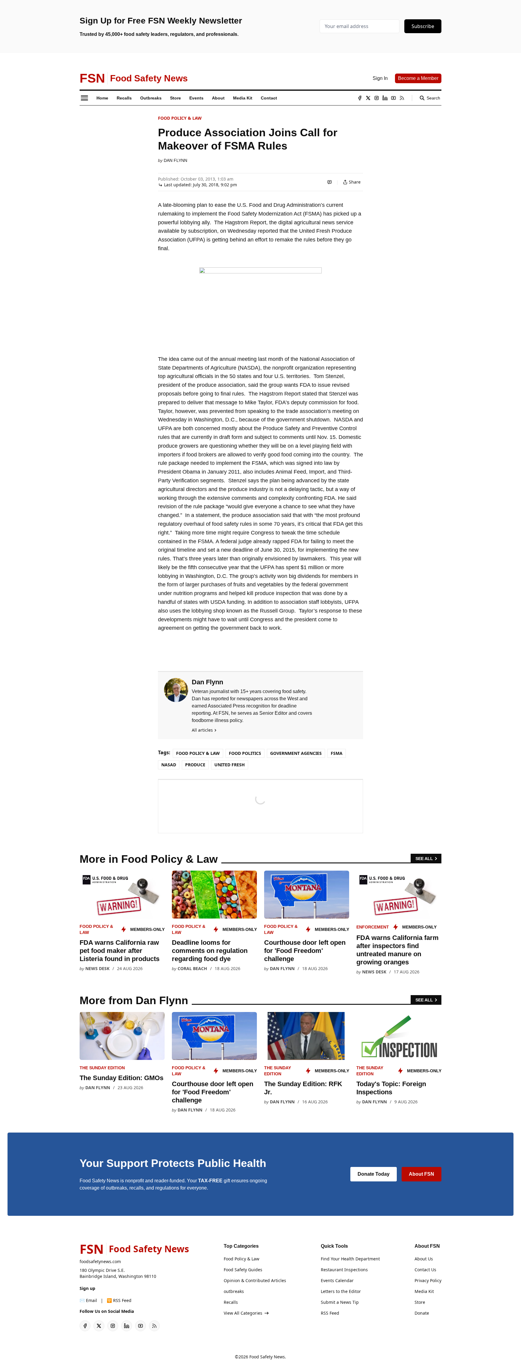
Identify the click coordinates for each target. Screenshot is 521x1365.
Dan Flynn (175, 160)
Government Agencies (296, 753)
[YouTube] (393, 98)
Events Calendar (337, 1280)
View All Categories (243, 1313)
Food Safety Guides (243, 1269)
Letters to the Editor (341, 1291)
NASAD (168, 765)
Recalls (231, 1302)
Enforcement (372, 927)
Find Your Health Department (350, 1259)
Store (420, 1302)
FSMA (337, 753)
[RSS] (402, 98)
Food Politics (245, 753)
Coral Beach (192, 968)
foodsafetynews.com (100, 1261)
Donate (422, 1313)
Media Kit (424, 1291)
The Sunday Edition (102, 1067)
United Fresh (229, 765)
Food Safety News (267, 1357)
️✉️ (88, 1300)
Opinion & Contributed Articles (255, 1280)
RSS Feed (330, 1313)
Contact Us (425, 1269)
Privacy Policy (428, 1280)
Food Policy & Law (180, 118)
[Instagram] (376, 98)
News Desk (97, 968)
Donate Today (374, 1174)
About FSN (421, 1174)
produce (195, 765)
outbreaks (234, 1291)
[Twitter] (368, 98)
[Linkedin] (385, 98)
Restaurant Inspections (344, 1269)
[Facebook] (359, 98)
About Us (424, 1259)
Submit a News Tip (340, 1302)
